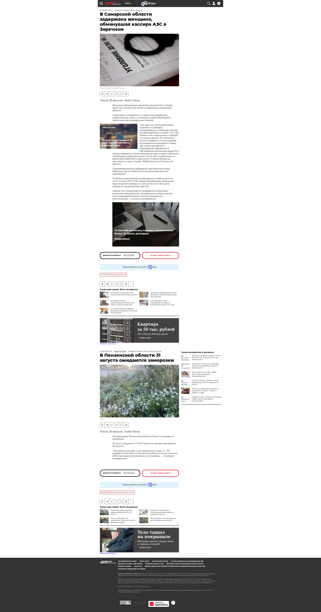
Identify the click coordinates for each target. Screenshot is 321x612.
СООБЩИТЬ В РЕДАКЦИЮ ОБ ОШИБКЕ (131, 569)
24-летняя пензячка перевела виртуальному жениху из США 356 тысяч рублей (124, 311)
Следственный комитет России (112, 88)
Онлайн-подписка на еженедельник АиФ (187, 561)
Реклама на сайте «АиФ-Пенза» (130, 564)
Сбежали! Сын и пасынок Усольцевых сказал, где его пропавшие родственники (206, 399)
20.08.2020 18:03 (106, 10)
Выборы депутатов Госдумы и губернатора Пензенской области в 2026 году (175, 566)
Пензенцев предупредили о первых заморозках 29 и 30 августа (122, 512)
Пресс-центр (144, 561)
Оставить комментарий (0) (160, 255)
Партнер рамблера (140, 602)
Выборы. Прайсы (124, 566)
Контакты (138, 566)
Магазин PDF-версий (160, 561)
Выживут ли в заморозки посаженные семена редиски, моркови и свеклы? (162, 512)
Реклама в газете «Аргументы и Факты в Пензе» (185, 564)
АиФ (101, 419)
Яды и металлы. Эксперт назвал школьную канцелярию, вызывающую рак (204, 374)
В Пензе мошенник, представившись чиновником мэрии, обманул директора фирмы (117, 304)
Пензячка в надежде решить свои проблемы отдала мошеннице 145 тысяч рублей (163, 295)
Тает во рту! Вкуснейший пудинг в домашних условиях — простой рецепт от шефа (205, 391)
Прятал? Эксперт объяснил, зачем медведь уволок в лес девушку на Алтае (205, 382)
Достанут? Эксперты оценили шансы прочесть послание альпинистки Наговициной (206, 357)
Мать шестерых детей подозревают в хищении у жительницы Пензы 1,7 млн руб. (162, 303)
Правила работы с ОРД (154, 564)
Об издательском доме (127, 561)
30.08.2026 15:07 (106, 351)
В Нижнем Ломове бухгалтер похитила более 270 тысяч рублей (124, 294)
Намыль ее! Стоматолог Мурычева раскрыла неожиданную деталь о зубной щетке (205, 366)
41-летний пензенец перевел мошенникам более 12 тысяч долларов (143, 232)
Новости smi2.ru (108, 344)
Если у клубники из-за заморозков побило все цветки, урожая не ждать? (123, 520)
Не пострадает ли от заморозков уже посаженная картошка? (163, 519)
